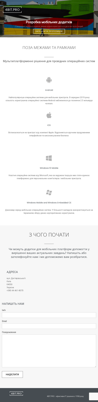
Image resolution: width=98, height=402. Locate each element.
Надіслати (12, 374)
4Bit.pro (12, 9)
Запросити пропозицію (49, 31)
